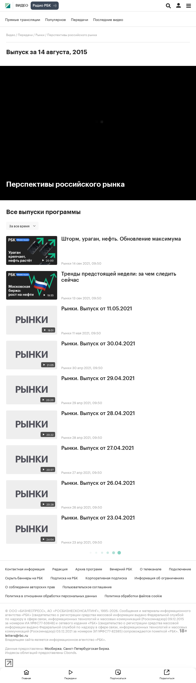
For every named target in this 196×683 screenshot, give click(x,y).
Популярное (55, 19)
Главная (26, 678)
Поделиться (167, 678)
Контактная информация (25, 568)
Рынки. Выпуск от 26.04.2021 (98, 483)
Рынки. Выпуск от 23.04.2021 (98, 518)
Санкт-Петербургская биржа (86, 648)
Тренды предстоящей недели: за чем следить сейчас (118, 277)
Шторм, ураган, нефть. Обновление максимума (121, 239)
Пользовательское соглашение (87, 586)
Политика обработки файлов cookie (133, 595)
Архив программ (88, 568)
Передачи (79, 19)
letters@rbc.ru (16, 635)
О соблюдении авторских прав (30, 586)
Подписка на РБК (64, 577)
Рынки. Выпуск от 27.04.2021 (97, 448)
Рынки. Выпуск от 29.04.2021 (97, 378)
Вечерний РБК (121, 568)
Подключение (180, 568)
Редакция (60, 568)
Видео (22, 5)
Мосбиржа (53, 648)
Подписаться (118, 678)
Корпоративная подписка (106, 577)
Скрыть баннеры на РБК (24, 577)
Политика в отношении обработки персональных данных (51, 595)
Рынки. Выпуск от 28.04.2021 (98, 413)
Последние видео (108, 19)
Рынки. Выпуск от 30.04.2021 (98, 343)
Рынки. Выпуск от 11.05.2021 (96, 308)
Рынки (39, 34)
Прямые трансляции (22, 19)
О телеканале (150, 568)
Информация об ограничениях (159, 577)
